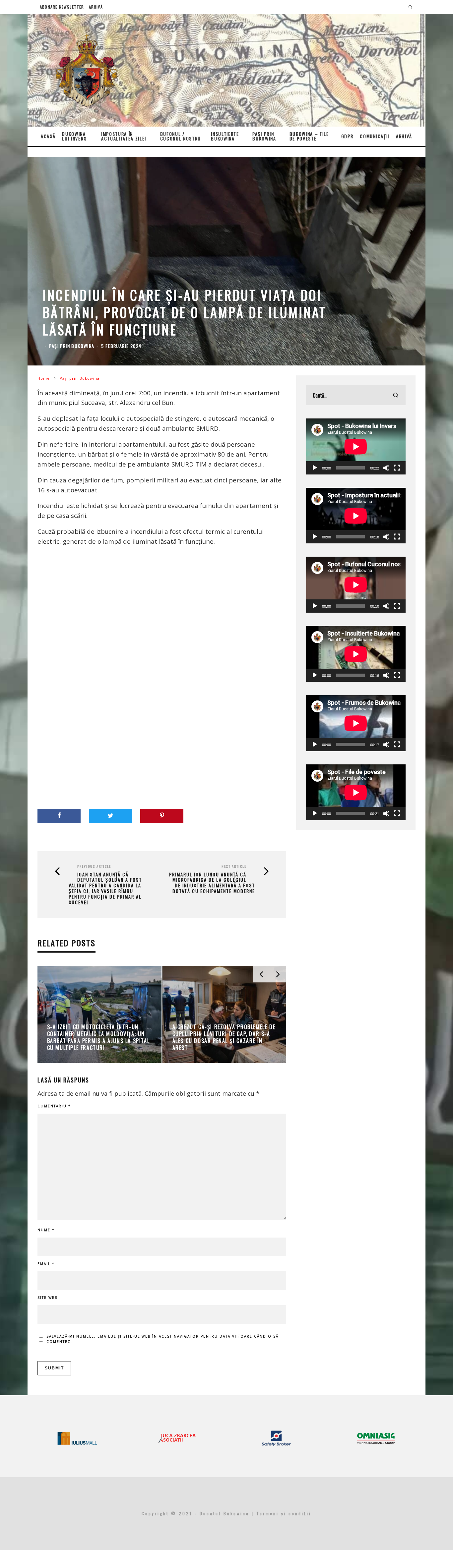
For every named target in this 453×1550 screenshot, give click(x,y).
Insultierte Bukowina (225, 136)
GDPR (347, 136)
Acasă (48, 136)
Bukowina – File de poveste (309, 136)
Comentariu (54, 1106)
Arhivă (96, 7)
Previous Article (94, 866)
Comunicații (374, 136)
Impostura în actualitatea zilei (123, 136)
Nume (46, 1230)
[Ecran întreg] (397, 468)
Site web (47, 1297)
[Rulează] (314, 468)
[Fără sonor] (386, 468)
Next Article (234, 866)
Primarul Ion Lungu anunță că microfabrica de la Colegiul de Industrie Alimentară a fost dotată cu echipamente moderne (212, 883)
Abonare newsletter (62, 7)
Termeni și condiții (283, 1513)
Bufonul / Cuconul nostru (180, 136)
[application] (356, 446)
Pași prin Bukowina (264, 136)
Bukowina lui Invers (74, 136)
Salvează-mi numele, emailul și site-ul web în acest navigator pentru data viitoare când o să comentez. (162, 1339)
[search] (396, 395)
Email (46, 1263)
